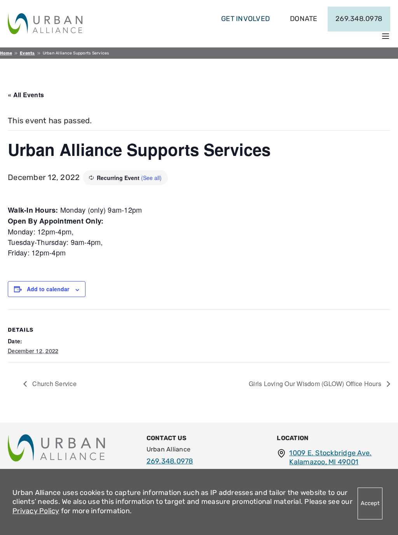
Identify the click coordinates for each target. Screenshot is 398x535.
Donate (304, 18)
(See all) (151, 178)
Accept (370, 503)
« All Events (26, 94)
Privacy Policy (35, 511)
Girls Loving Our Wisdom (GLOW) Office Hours (316, 383)
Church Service (54, 383)
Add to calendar (48, 289)
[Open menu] (385, 36)
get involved (245, 18)
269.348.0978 (358, 18)
